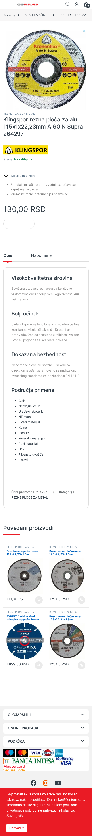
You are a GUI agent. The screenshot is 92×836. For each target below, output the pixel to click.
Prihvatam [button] (16, 828)
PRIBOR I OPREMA (73, 15)
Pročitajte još (36, 665)
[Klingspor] (25, 150)
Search (67, 4)
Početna (9, 15)
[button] (84, 31)
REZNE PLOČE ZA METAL (19, 113)
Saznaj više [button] (15, 816)
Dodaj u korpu (38, 600)
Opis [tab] (7, 255)
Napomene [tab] (41, 255)
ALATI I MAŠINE (36, 15)
